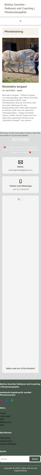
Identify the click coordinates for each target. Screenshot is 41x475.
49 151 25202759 (21, 189)
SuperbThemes (20, 470)
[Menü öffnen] (20, 21)
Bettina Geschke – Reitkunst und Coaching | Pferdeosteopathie (20, 8)
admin (19, 90)
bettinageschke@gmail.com (20, 170)
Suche (35, 459)
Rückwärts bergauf (14, 86)
